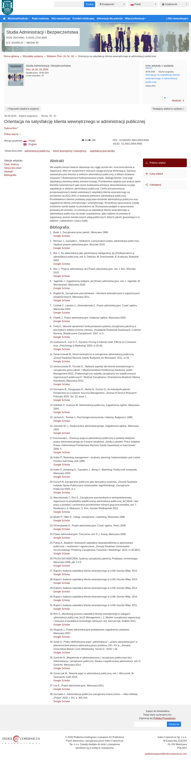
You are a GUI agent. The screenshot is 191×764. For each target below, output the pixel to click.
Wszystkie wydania (33, 56)
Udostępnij (155, 184)
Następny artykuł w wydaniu (167, 109)
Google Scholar (61, 236)
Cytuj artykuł (156, 173)
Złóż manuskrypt (60, 18)
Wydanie (177, 100)
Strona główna (11, 56)
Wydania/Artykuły (18, 18)
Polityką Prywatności (164, 718)
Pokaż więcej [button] (11, 134)
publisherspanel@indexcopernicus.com (166, 754)
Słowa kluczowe (12, 168)
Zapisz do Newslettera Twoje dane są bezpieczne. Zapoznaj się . (157, 715)
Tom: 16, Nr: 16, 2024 (37, 69)
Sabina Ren (10, 128)
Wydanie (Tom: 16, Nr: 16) (60, 56)
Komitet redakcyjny (83, 18)
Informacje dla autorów (110, 18)
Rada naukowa (40, 18)
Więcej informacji (134, 18)
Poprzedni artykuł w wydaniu (24, 109)
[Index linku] (21, 739)
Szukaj (89, 4)
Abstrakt (8, 171)
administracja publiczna (37, 151)
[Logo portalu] (17, 7)
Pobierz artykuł (157, 162)
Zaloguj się (174, 724)
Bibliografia (10, 175)
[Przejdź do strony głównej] (4, 19)
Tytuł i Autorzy (11, 164)
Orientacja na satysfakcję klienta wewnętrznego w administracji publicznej (162, 78)
